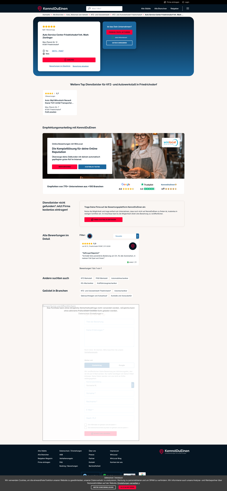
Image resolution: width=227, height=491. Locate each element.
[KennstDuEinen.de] (52, 8)
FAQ (61, 462)
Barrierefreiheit (94, 466)
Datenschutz (64, 451)
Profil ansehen (60, 112)
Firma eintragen (44, 462)
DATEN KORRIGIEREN (119, 43)
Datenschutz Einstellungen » (91, 313)
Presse (91, 455)
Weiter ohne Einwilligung (103, 487)
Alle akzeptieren (127, 487)
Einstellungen (76, 451)
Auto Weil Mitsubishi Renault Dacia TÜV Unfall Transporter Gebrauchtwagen (58, 103)
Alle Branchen (160, 8)
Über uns (92, 451)
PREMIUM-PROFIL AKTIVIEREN (119, 32)
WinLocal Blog (115, 458)
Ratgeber (175, 8)
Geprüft (131, 262)
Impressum (114, 451)
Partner (91, 458)
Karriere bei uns (116, 462)
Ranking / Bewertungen (68, 466)
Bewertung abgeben (81, 66)
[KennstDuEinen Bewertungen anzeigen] (90, 236)
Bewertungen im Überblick (59, 66)
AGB (61, 455)
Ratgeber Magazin (45, 458)
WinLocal (113, 455)
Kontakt (92, 462)
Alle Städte (146, 8)
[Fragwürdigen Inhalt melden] (135, 262)
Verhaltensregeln (66, 458)
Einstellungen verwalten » (129, 483)
